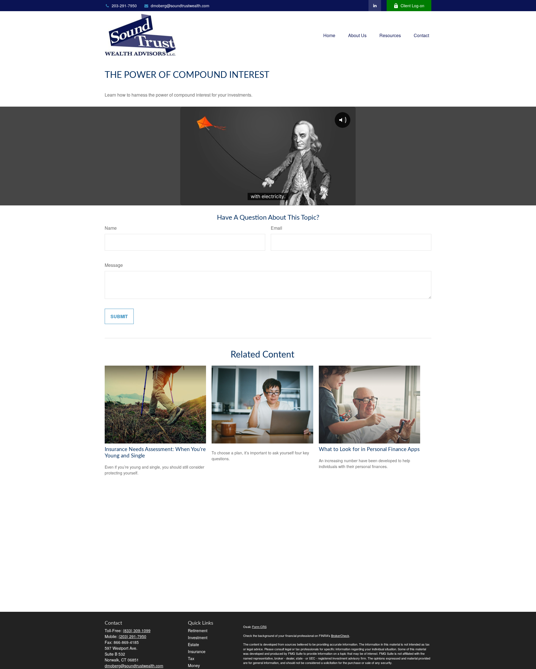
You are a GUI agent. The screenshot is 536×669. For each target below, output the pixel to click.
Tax (191, 658)
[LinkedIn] (374, 5)
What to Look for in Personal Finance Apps (369, 449)
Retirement (197, 630)
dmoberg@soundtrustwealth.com (180, 5)
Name (111, 228)
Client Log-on (412, 5)
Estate (193, 644)
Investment (197, 637)
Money (194, 665)
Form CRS (259, 626)
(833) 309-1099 (136, 630)
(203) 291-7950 (132, 636)
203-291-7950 (124, 5)
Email (276, 228)
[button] (329, 34)
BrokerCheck (340, 635)
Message (114, 265)
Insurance (196, 651)
